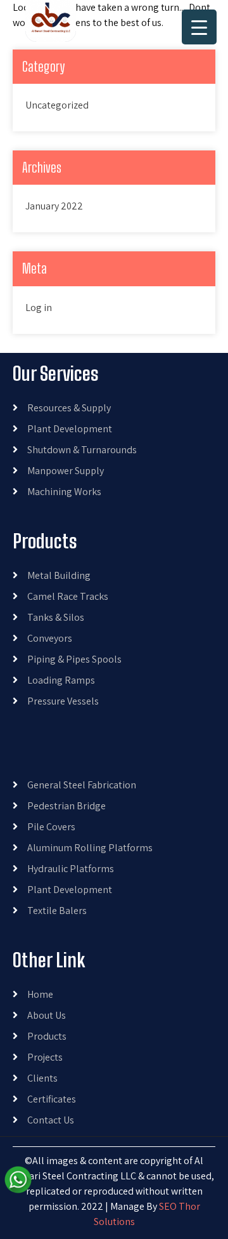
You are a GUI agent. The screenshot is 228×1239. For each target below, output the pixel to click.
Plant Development (69, 428)
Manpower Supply (65, 470)
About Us (46, 1015)
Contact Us (50, 1120)
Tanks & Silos (55, 617)
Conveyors (49, 638)
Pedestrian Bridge (66, 805)
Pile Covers (51, 826)
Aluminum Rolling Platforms (90, 847)
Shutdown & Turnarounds (82, 449)
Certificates (51, 1099)
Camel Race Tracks (67, 596)
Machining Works (64, 491)
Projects (45, 1057)
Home (40, 994)
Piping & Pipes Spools (74, 659)
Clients (42, 1078)
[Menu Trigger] (199, 27)
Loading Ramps (61, 680)
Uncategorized (57, 105)
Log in (38, 307)
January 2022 (54, 206)
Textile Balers (57, 910)
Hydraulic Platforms (70, 868)
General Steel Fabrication (81, 785)
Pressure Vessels (63, 701)
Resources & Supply (69, 407)
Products (46, 1036)
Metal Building (59, 575)
